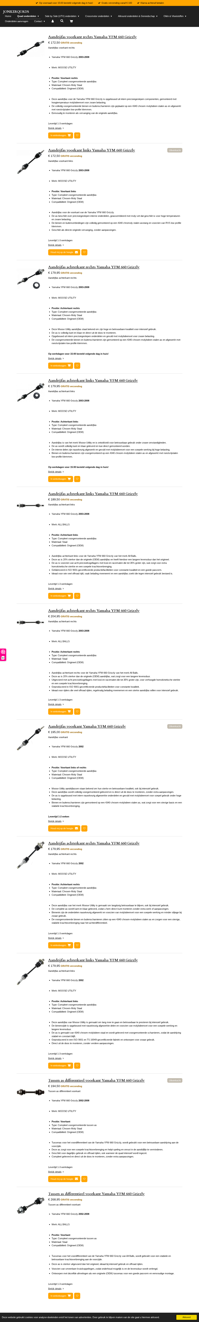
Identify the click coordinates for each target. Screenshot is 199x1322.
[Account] (52, 21)
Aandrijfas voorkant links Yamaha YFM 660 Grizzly (91, 150)
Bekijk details (55, 128)
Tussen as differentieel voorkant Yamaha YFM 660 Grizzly (96, 1080)
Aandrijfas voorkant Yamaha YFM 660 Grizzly (87, 726)
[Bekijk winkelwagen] (71, 21)
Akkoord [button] (187, 1317)
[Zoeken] (61, 21)
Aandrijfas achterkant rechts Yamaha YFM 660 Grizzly (94, 267)
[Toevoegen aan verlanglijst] (77, 135)
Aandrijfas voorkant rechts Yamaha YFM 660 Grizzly (92, 37)
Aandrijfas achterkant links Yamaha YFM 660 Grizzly (93, 380)
